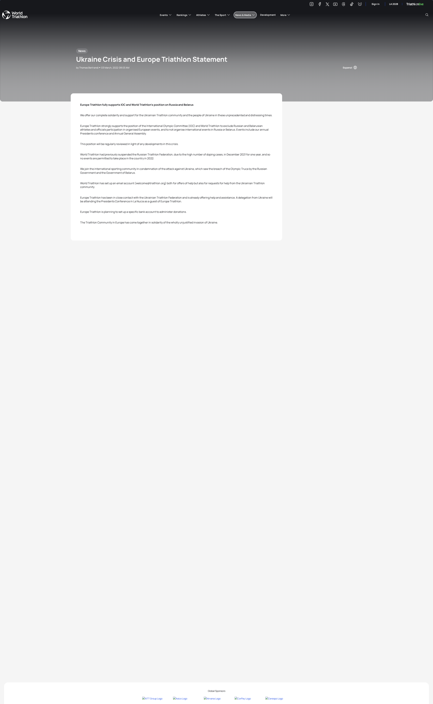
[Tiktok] (352, 4)
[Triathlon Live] (415, 4)
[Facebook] (320, 4)
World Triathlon (14, 15)
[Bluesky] (360, 4)
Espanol (347, 67)
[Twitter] (327, 4)
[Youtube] (335, 4)
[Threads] (343, 4)
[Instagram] (312, 4)
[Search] (427, 15)
